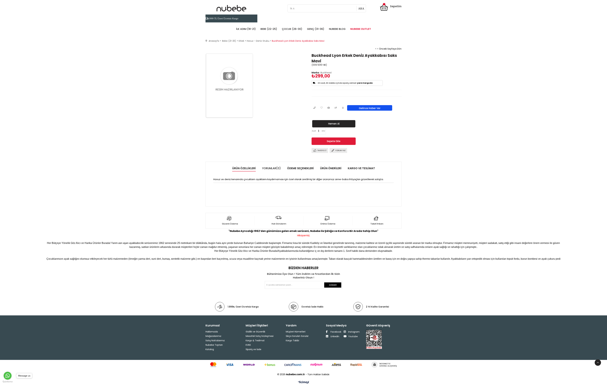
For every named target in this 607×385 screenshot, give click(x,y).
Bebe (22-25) (269, 29)
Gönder (333, 285)
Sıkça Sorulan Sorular (297, 336)
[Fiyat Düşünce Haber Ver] (343, 108)
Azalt (314, 131)
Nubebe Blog (337, 29)
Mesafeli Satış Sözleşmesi (259, 336)
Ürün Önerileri (330, 168)
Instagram (354, 331)
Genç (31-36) (315, 29)
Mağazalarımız (213, 336)
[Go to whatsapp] (8, 376)
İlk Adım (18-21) (246, 29)
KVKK (248, 344)
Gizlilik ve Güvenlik (255, 331)
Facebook (335, 331)
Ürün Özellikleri (244, 168)
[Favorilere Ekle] (321, 108)
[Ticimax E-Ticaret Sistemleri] (303, 382)
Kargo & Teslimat (255, 340)
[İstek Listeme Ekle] (328, 108)
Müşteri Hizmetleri (295, 331)
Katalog (209, 349)
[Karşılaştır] (335, 108)
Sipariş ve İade (253, 349)
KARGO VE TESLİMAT (361, 168)
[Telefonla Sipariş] (314, 108)
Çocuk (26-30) (292, 29)
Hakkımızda (211, 331)
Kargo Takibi (292, 340)
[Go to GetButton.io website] (8, 382)
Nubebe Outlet (360, 29)
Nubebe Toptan (214, 344)
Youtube (353, 336)
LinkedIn (334, 336)
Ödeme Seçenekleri (300, 168)
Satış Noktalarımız (215, 340)
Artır (323, 131)
